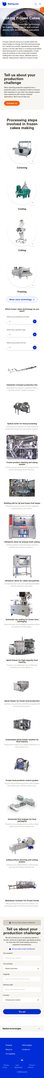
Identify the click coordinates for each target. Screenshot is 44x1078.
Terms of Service (31, 1066)
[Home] (11, 4)
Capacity (6, 974)
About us (9, 1049)
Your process (8, 964)
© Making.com (22, 1072)
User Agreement (18, 1066)
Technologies (27, 1045)
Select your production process (18, 317)
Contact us (12, 103)
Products (9, 1045)
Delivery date (8, 985)
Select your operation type (16, 330)
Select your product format (16, 343)
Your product (8, 953)
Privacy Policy (6, 1066)
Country (6, 995)
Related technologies (12, 1028)
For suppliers (10, 1054)
